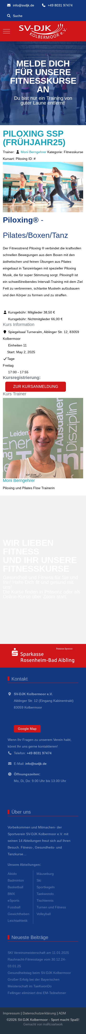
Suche (17, 16)
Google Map (27, 729)
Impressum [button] (11, 1013)
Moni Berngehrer (33, 152)
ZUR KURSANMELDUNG (35, 387)
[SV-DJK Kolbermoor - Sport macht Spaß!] (43, 31)
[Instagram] (59, 1030)
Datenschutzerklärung (39, 1013)
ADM (62, 1013)
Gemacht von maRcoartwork (43, 1024)
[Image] (43, 656)
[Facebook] (38, 1030)
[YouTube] (80, 1030)
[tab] (38, 115)
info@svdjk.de (23, 5)
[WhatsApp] (28, 1030)
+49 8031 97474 (60, 5)
